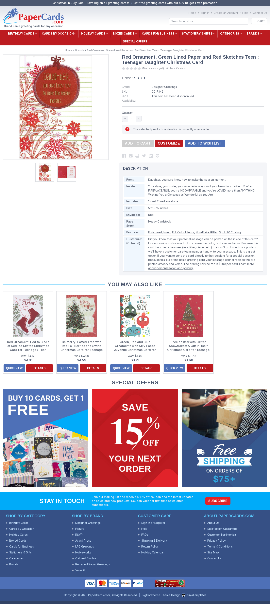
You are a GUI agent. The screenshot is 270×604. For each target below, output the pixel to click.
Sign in (205, 12)
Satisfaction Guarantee (222, 528)
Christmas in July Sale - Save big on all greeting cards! (91, 3)
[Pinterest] (158, 156)
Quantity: (127, 112)
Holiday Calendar (152, 552)
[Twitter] (144, 156)
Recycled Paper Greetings (92, 564)
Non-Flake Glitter (206, 232)
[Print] (137, 156)
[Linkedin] (151, 156)
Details (39, 368)
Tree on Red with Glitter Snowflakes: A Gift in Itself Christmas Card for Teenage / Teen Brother (188, 346)
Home (192, 12)
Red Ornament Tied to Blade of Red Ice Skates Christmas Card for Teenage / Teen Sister (28, 346)
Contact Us (260, 12)
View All (80, 570)
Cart (261, 21)
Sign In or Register (153, 522)
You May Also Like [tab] (135, 284)
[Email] (131, 156)
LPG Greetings (84, 546)
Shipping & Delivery (154, 540)
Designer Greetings (164, 86)
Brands (253, 33)
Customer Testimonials (222, 534)
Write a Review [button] (176, 68)
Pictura (79, 528)
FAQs (144, 534)
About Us (213, 522)
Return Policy (150, 546)
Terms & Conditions (220, 546)
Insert (167, 232)
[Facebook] (124, 156)
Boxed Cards (123, 33)
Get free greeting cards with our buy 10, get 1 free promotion (175, 3)
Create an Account (226, 12)
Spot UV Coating (230, 232)
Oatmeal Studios (85, 558)
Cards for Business (158, 33)
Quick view (14, 368)
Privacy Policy (216, 540)
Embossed (155, 232)
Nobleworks (83, 552)
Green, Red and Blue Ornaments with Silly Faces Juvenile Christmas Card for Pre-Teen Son (135, 346)
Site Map (213, 552)
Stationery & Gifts (197, 33)
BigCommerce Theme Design (161, 595)
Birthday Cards (21, 33)
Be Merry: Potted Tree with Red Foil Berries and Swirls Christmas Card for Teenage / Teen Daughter (81, 346)
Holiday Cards (93, 33)
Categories (229, 33)
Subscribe (218, 501)
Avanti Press (83, 540)
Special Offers (135, 41)
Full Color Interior (183, 232)
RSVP (79, 534)
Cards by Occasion (58, 33)
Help (245, 12)
